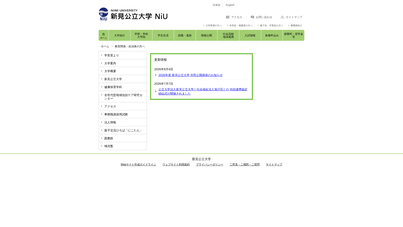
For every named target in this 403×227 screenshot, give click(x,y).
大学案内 (110, 63)
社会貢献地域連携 (228, 35)
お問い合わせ (264, 17)
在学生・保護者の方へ (241, 25)
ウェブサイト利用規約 (176, 164)
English (230, 5)
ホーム (103, 38)
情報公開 (206, 35)
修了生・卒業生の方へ (271, 25)
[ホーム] (151, 14)
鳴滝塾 (108, 146)
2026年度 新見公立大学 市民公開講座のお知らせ (190, 75)
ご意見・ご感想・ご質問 (245, 164)
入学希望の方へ (214, 25)
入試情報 (250, 35)
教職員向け (296, 25)
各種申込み (272, 35)
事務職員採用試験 (116, 114)
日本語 (216, 5)
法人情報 (110, 122)
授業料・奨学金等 (293, 35)
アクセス (236, 17)
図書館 (108, 138)
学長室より (111, 55)
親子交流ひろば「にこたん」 (123, 130)
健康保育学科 (113, 87)
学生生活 (163, 35)
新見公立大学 (113, 79)
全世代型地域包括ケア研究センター (123, 96)
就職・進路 (185, 35)
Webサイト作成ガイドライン (138, 164)
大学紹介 (119, 35)
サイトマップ (294, 17)
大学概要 (110, 71)
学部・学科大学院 (141, 35)
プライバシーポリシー (209, 164)
